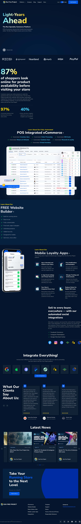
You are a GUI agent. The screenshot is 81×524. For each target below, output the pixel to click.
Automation (8, 447)
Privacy (57, 511)
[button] (4, 50)
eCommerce (31, 504)
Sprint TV (33, 447)
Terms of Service (49, 511)
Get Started (73, 2)
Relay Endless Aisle (32, 509)
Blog (34, 2)
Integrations (31, 514)
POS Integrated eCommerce (39, 132)
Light (58, 2)
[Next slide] (79, 449)
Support (40, 2)
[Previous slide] (2, 449)
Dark (65, 2)
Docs (44, 2)
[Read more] (16, 438)
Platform (22, 2)
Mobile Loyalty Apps (33, 511)
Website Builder (32, 507)
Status (47, 509)
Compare (29, 2)
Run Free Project (11, 2)
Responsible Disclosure (51, 514)
